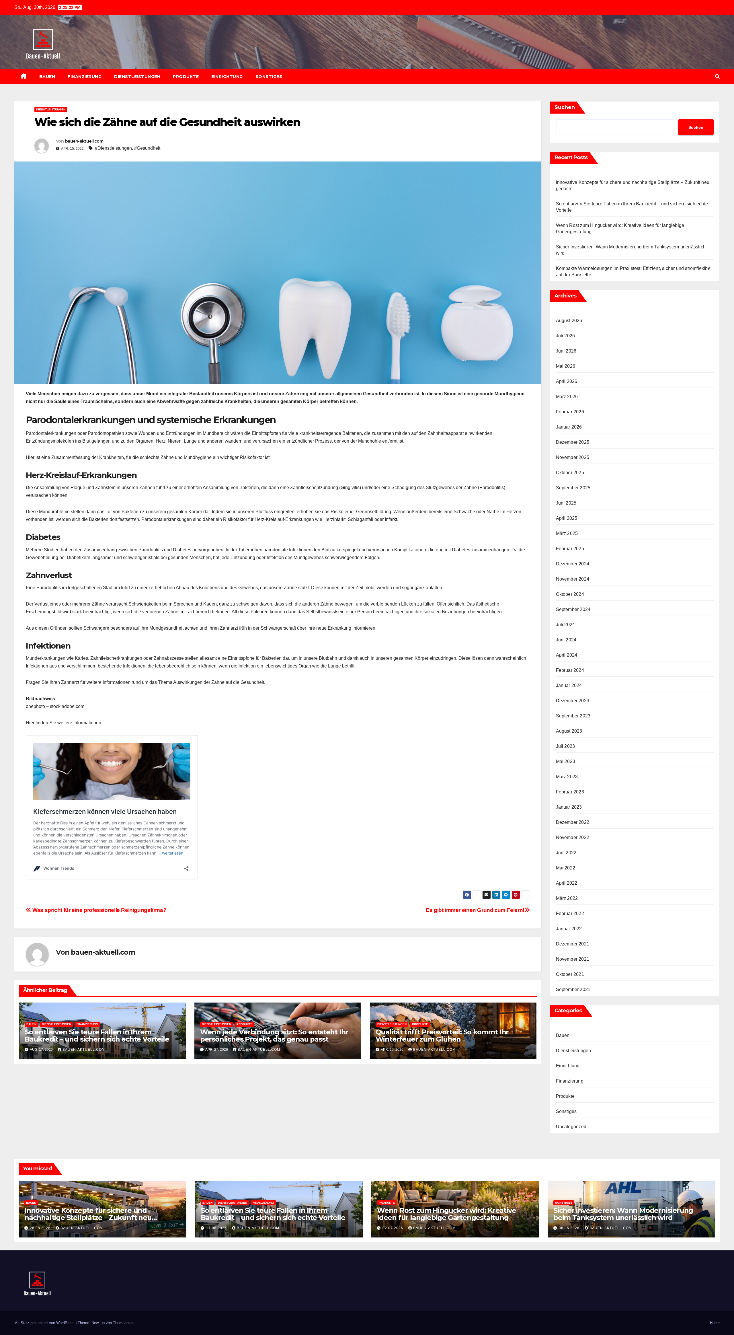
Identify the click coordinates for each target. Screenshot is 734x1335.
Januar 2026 (569, 427)
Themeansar (123, 1323)
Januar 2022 (569, 928)
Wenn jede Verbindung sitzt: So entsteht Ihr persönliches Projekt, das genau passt (274, 1035)
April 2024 (566, 655)
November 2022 (572, 837)
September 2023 (573, 715)
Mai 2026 (565, 366)
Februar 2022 (570, 913)
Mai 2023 (565, 761)
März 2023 (567, 776)
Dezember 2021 (572, 943)
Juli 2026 (565, 335)
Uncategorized (571, 1126)
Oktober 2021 (570, 974)
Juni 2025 (566, 503)
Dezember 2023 (572, 700)
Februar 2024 (570, 670)
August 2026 (569, 320)
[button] (717, 76)
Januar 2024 (569, 685)
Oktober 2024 (570, 594)
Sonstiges (268, 76)
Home (715, 1323)
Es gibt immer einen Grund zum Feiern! (475, 910)
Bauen (47, 76)
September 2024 (573, 609)
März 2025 (567, 533)
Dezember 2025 (572, 442)
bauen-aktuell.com (84, 141)
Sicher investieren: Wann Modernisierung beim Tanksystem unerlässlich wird (623, 1214)
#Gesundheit (147, 148)
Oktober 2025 (570, 472)
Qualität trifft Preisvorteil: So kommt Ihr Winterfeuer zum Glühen (442, 1035)
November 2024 (572, 579)
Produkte (186, 76)
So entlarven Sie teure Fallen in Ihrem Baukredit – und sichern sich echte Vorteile (97, 1035)
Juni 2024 (566, 639)
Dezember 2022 (572, 822)
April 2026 (566, 381)
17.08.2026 (217, 1228)
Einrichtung (227, 76)
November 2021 (572, 959)
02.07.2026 (393, 1228)
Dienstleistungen (137, 76)
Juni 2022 (566, 852)
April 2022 (566, 883)
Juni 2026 (566, 351)
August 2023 (569, 731)
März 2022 (567, 898)
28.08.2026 (41, 1228)
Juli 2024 (565, 624)
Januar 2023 (569, 807)
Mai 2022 (565, 867)
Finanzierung (84, 76)
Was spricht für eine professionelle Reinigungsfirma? (98, 910)
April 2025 (566, 518)
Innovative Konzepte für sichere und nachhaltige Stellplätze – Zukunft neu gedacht (88, 1217)
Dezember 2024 (572, 563)
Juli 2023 (565, 746)
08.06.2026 (570, 1228)
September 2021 (573, 989)
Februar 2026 (570, 411)
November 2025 (572, 457)
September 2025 (573, 487)
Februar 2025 (570, 548)
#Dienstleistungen (113, 148)
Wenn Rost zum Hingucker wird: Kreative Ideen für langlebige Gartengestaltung (446, 1214)
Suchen (565, 107)
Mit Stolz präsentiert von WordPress (45, 1323)
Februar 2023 (570, 791)
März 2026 (567, 396)
